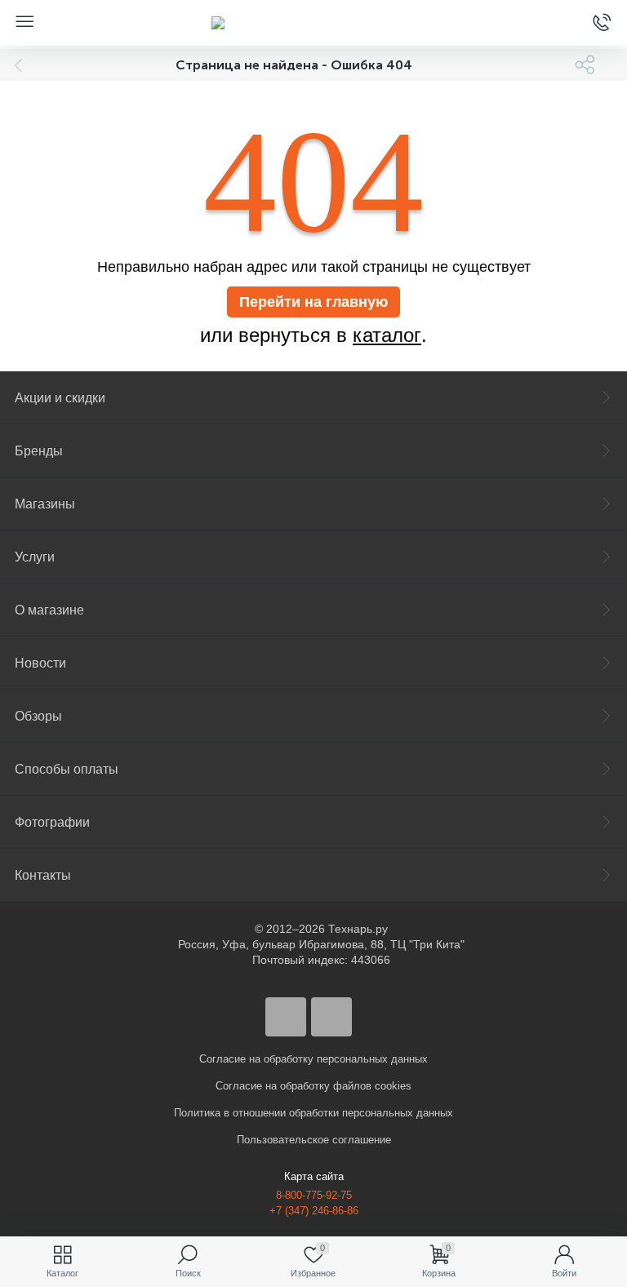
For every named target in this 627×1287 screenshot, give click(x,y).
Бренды (39, 451)
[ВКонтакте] (285, 1016)
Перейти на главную (313, 302)
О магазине (49, 610)
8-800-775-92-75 (314, 1195)
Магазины (45, 504)
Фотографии (52, 822)
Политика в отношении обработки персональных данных (313, 1113)
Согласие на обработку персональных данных (313, 1059)
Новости (40, 663)
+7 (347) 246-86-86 (313, 1211)
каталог (387, 335)
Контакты (43, 875)
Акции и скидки (60, 398)
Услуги (35, 557)
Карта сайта (314, 1176)
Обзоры (38, 716)
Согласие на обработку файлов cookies (313, 1086)
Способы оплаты (66, 769)
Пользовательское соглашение (314, 1140)
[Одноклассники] (331, 1016)
